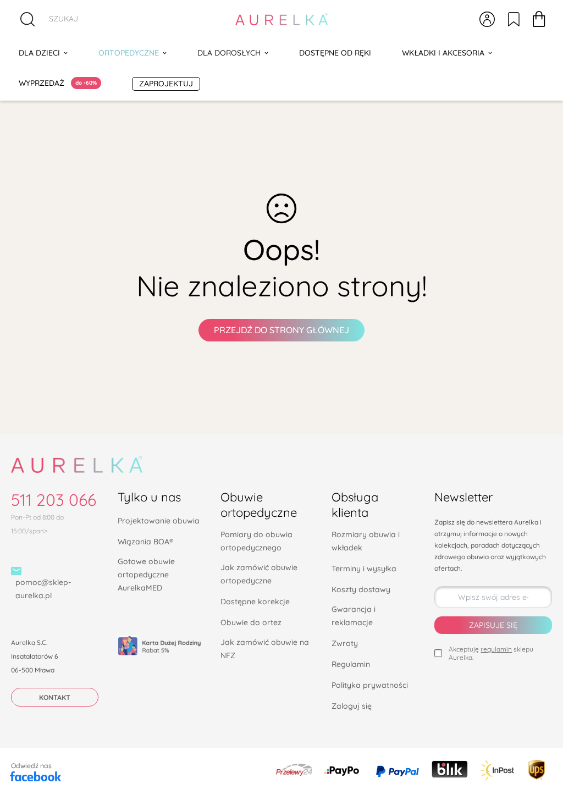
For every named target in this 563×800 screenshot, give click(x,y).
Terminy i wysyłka (364, 568)
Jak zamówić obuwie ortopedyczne (258, 574)
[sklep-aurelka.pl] (281, 19)
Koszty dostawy (361, 589)
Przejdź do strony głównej (281, 329)
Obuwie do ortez (251, 622)
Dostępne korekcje (255, 601)
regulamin (496, 649)
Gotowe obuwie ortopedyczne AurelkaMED (146, 574)
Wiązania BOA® (145, 542)
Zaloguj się (352, 706)
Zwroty (345, 643)
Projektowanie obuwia (159, 521)
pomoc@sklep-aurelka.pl (43, 588)
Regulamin (351, 664)
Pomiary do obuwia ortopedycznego (256, 541)
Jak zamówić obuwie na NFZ (264, 648)
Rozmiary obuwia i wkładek (366, 541)
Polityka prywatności (370, 685)
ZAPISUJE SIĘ (493, 625)
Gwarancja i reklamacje (354, 615)
